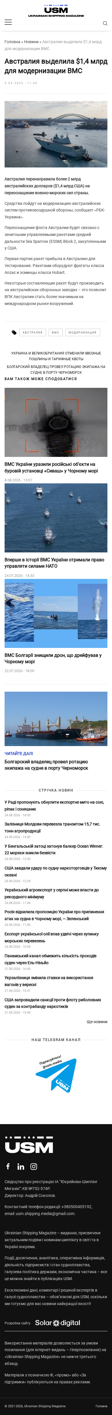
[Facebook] (8, 1166)
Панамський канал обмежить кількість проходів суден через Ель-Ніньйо (50, 959)
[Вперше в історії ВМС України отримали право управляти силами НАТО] (56, 517)
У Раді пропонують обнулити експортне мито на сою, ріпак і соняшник (54, 805)
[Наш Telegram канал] (56, 1074)
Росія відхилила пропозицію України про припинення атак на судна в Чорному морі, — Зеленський (54, 915)
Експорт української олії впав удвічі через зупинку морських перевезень (52, 937)
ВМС (55, 332)
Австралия (33, 332)
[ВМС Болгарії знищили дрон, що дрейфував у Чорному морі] (56, 613)
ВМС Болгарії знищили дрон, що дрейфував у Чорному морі (53, 658)
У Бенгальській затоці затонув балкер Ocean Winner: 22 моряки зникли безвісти (54, 849)
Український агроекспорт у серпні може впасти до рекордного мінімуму (52, 893)
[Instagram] (33, 1166)
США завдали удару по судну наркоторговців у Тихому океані (56, 871)
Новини (31, 41)
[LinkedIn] (21, 1166)
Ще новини (97, 1021)
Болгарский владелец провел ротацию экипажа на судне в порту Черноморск (56, 370)
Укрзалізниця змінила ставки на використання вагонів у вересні (49, 981)
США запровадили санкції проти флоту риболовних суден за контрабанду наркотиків (53, 1003)
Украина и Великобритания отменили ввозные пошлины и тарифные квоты (56, 356)
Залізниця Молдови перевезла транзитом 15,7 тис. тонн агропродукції (52, 827)
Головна (12, 41)
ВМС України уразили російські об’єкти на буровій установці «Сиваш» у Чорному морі (51, 467)
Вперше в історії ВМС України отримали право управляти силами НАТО (54, 563)
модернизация (83, 332)
